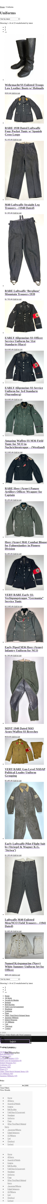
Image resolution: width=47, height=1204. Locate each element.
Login (7, 1057)
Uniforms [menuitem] (11, 1118)
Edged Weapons (11, 1020)
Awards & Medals (12, 1000)
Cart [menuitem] (9, 1138)
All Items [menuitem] (11, 1101)
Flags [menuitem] (9, 1121)
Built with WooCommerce (21, 1035)
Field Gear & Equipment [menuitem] (16, 1112)
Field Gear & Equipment (14, 1007)
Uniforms (8, 1011)
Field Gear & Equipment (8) (10, 1061)
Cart (6, 1024)
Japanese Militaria (11, 1018)
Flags (7, 1013)
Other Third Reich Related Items (17, 1015)
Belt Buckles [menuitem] (12, 1109)
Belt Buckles (10, 1005)
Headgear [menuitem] (11, 1115)
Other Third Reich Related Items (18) (14, 1071)
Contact (8, 1028)
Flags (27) (4, 1069)
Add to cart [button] (15, 93)
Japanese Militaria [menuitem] (14, 1130)
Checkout (8, 1026)
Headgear (8, 1009)
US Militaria (9, 1022)
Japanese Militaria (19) (8, 1076)
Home (2, 7)
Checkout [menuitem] (11, 1141)
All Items (8, 998)
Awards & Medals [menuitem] (14, 1103)
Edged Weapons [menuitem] (13, 1132)
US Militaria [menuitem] (12, 1135)
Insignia (8, 1002)
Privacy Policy (5, 1035)
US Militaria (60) (6, 1074)
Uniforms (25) (5, 1065)
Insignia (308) (5, 1067)
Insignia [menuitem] (10, 1106)
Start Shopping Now (12, 1052)
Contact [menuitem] (10, 1144)
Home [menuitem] (10, 1098)
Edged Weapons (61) (8, 1063)
